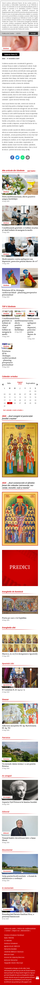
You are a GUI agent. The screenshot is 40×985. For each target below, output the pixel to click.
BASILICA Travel (9, 954)
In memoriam (7, 888)
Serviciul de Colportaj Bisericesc (14, 957)
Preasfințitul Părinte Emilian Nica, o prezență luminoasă (18, 915)
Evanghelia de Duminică (12, 591)
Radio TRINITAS (9, 938)
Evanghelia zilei (8, 627)
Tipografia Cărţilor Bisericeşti (13, 963)
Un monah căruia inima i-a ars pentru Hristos (18, 765)
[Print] (27, 157)
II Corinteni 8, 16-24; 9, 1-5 (13, 690)
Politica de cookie (10, 928)
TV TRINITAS (8, 941)
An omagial (7, 776)
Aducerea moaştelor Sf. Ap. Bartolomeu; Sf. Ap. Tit (19, 727)
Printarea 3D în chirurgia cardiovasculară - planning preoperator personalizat (19, 292)
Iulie (9, 383)
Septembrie (30, 383)
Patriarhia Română (10, 949)
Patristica (6, 737)
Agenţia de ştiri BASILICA (12, 946)
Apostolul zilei (8, 663)
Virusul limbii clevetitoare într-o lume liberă (19, 839)
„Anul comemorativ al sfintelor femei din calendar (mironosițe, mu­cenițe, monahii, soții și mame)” (18, 485)
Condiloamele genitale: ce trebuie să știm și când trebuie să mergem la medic (20, 229)
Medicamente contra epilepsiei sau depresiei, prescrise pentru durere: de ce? (20, 260)
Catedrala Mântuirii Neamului (14, 952)
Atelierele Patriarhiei (11, 960)
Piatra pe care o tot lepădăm (14, 618)
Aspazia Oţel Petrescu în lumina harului (19, 802)
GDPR (18, 33)
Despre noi (15, 931)
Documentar (7, 850)
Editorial (5, 811)
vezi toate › (31, 171)
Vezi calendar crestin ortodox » (13, 410)
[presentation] (2, 383)
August (20, 383)
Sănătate (6, 48)
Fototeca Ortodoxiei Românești (14, 935)
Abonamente (25, 931)
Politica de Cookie (8, 33)
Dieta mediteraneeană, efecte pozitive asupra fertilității (18, 198)
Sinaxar (5, 699)
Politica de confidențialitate (26, 928)
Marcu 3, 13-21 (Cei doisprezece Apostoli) (19, 654)
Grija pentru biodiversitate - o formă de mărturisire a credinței (19, 877)
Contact (8, 931)
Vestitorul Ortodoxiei (11, 943)
